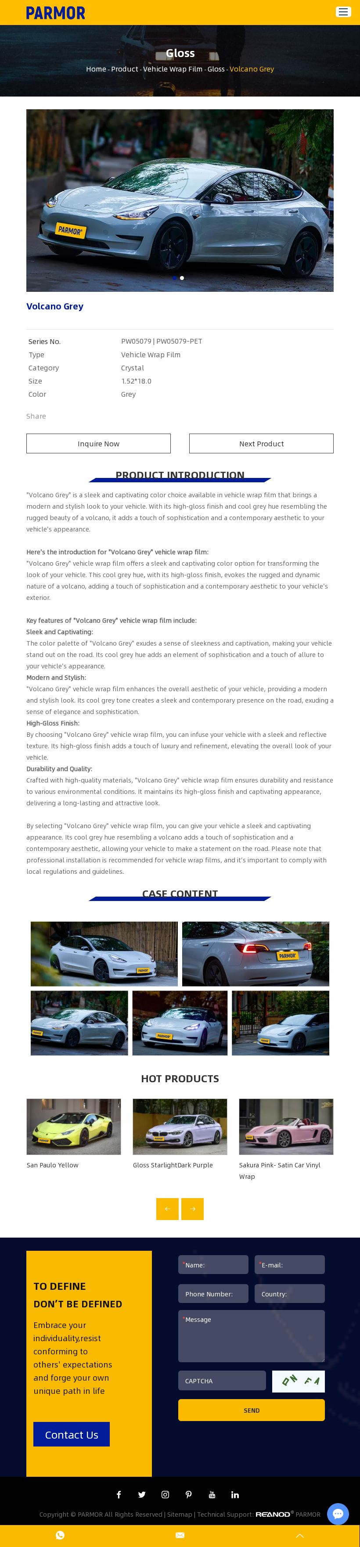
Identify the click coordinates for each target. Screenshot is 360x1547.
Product (124, 68)
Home (96, 68)
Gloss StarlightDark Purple (173, 1165)
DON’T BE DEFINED (77, 1303)
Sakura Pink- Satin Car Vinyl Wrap (279, 1170)
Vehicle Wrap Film (173, 68)
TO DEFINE (59, 1285)
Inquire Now (98, 443)
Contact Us (71, 1434)
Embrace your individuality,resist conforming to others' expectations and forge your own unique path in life (72, 1358)
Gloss (216, 68)
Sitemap (179, 1514)
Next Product (261, 443)
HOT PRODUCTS (180, 1078)
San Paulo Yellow (53, 1165)
